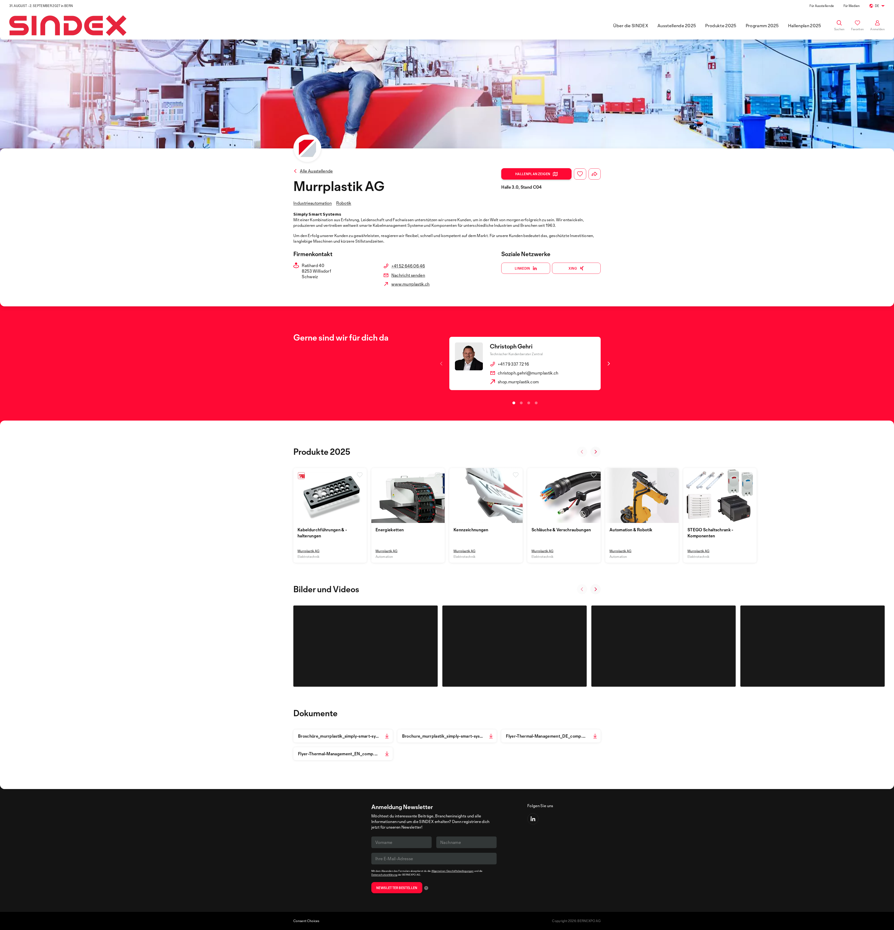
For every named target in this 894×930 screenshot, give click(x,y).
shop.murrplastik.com (518, 381)
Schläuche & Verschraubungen (561, 529)
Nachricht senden (408, 275)
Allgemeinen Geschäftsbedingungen (452, 871)
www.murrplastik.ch (410, 284)
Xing (573, 268)
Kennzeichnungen (471, 529)
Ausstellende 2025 (676, 25)
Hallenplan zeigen (532, 174)
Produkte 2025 (720, 25)
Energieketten (390, 529)
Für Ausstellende (821, 6)
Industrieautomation (312, 203)
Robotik (343, 203)
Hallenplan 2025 (804, 25)
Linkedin (522, 268)
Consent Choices (306, 921)
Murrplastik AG (308, 551)
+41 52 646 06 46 (408, 265)
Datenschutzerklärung (384, 874)
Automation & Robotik (631, 529)
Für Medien (851, 6)
